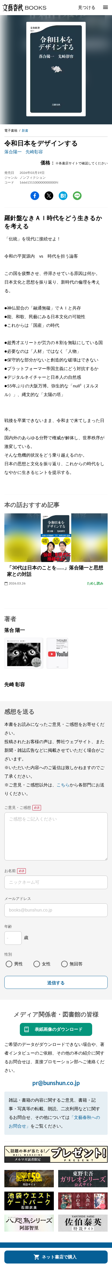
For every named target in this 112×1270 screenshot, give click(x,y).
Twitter (49, 195)
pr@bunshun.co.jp (56, 1083)
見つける (86, 7)
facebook (34, 195)
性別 (8, 954)
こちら (63, 785)
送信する (56, 982)
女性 (46, 964)
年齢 (8, 927)
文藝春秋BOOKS (24, 7)
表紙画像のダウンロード (59, 1029)
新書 (25, 130)
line (77, 195)
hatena (63, 195)
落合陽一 (13, 152)
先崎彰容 (34, 152)
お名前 (10, 871)
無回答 (76, 964)
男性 (18, 964)
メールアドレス (17, 899)
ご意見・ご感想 (17, 808)
